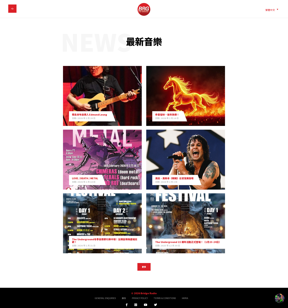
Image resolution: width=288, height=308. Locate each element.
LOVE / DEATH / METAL (85, 178)
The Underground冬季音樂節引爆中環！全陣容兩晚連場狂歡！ (104, 240)
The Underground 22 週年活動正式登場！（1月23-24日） (188, 242)
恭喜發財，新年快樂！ (167, 114)
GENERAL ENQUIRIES (105, 298)
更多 (144, 266)
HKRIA (185, 298)
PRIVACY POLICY (140, 298)
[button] (272, 9)
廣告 (124, 298)
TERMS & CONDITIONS (165, 298)
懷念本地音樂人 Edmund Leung (90, 114)
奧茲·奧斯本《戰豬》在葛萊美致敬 (174, 178)
